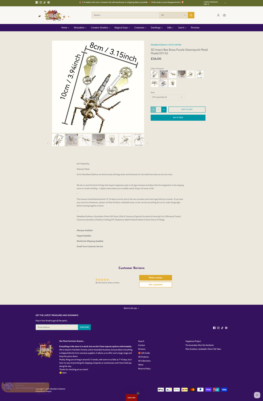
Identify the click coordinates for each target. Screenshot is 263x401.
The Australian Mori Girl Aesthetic (199, 345)
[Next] (140, 86)
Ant (172, 74)
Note (153, 92)
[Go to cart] (224, 15)
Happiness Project (193, 341)
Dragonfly (191, 74)
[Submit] (191, 15)
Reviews (141, 349)
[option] (98, 87)
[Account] (218, 15)
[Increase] (163, 109)
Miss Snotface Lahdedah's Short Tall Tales (203, 349)
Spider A (200, 74)
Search (141, 341)
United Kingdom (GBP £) (211, 3)
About (140, 364)
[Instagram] (41, 2)
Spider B (163, 74)
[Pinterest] (48, 2)
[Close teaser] (138, 393)
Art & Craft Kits (175, 44)
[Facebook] (37, 2)
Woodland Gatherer (159, 44)
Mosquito (154, 74)
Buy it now (178, 117)
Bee (172, 83)
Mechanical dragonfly (154, 83)
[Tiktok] (44, 2)
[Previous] (56, 86)
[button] (131, 397)
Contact (141, 345)
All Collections (144, 361)
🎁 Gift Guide (144, 353)
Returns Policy (144, 368)
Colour (153, 68)
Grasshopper (181, 74)
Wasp (163, 83)
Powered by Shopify (44, 391)
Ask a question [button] (156, 284)
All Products (143, 357)
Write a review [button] (155, 277)
